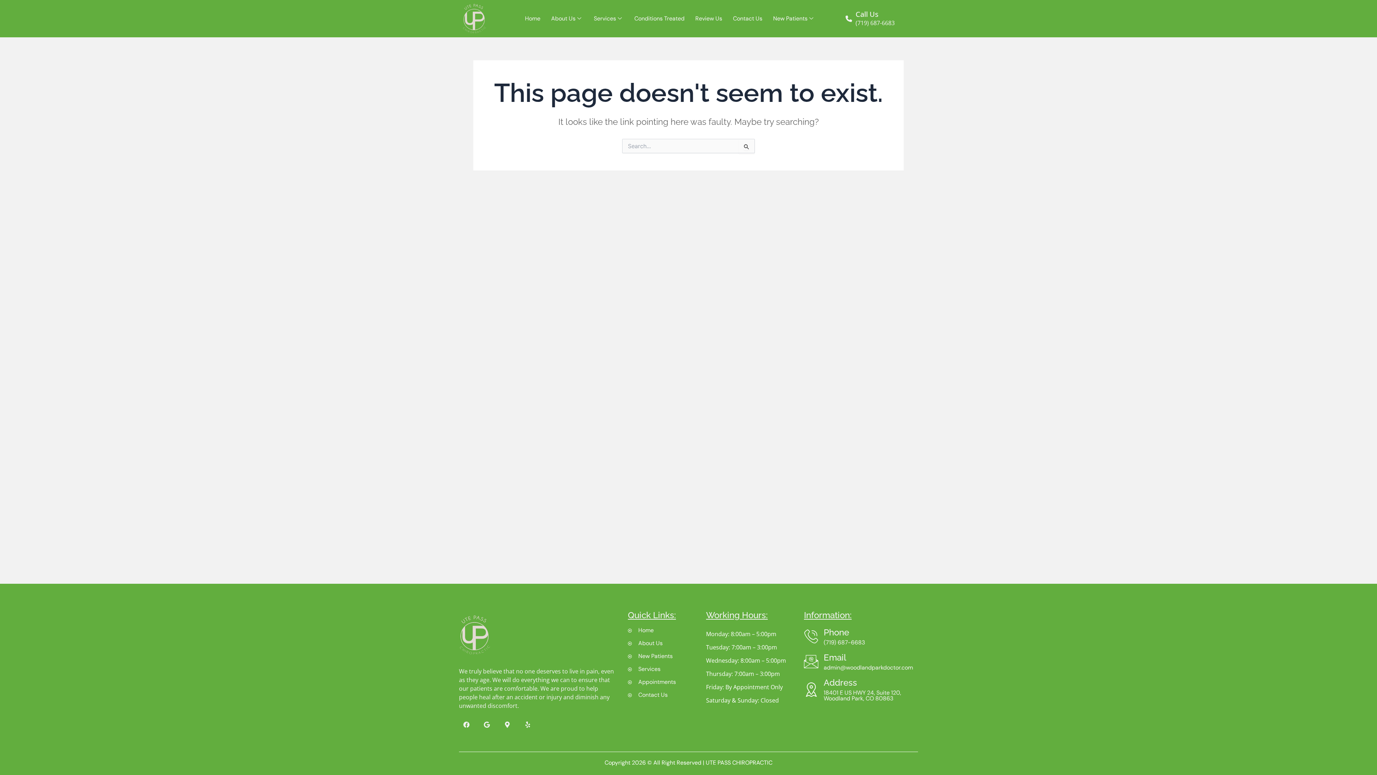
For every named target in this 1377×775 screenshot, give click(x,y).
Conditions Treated (659, 18)
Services (605, 18)
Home (532, 18)
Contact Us (747, 18)
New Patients (790, 18)
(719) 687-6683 (875, 23)
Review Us (708, 18)
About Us (563, 18)
